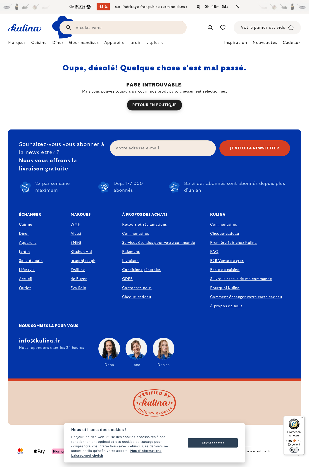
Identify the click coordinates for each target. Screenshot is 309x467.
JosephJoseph (83, 261)
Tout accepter (212, 443)
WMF (75, 224)
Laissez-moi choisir (87, 455)
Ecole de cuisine (225, 270)
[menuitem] (17, 44)
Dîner (24, 233)
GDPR (127, 279)
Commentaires (135, 233)
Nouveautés (265, 43)
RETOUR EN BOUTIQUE (154, 105)
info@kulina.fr (39, 341)
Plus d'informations (146, 451)
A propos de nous (226, 306)
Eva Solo (78, 288)
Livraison (130, 261)
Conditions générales (141, 270)
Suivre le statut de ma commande (241, 279)
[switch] (294, 450)
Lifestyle (27, 270)
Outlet (25, 288)
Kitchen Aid (81, 252)
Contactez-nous (137, 288)
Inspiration (235, 43)
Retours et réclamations (144, 224)
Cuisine (25, 224)
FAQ (214, 252)
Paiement (131, 252)
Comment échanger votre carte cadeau (246, 297)
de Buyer (79, 279)
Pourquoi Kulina (225, 288)
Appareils (27, 242)
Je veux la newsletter (254, 148)
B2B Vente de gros (227, 261)
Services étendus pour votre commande (158, 242)
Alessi (76, 233)
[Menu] (301, 418)
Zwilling (78, 270)
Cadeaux (292, 43)
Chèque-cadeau (136, 297)
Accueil (25, 279)
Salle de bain (31, 261)
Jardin (24, 252)
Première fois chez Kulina (233, 242)
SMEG (76, 242)
